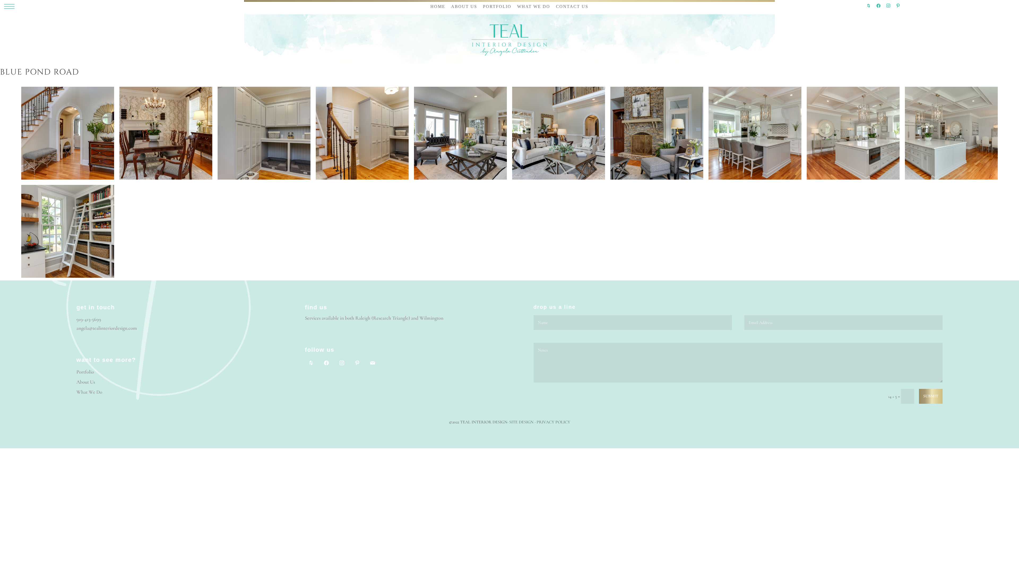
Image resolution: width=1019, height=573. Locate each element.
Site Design (521, 422)
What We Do (89, 392)
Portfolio (85, 372)
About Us (85, 382)
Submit (930, 396)
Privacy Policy (553, 422)
